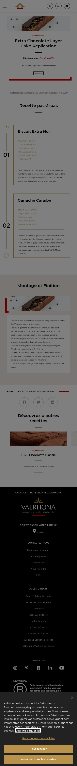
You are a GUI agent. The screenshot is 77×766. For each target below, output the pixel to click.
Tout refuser (38, 748)
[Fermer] (72, 697)
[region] (38, 729)
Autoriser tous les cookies (38, 759)
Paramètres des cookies (38, 738)
